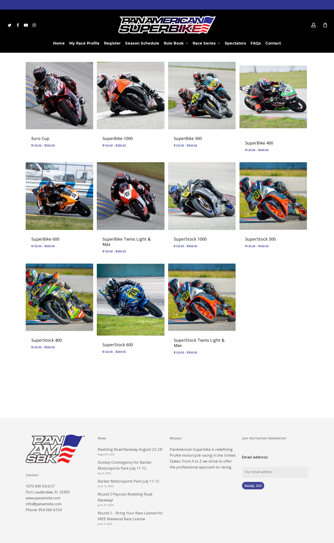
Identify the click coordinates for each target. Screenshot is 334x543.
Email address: (255, 457)
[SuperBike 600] (59, 196)
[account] (313, 25)
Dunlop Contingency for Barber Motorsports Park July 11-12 (125, 465)
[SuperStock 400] (59, 297)
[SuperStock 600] (130, 300)
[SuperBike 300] (202, 95)
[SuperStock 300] (273, 196)
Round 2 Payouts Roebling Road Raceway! (125, 497)
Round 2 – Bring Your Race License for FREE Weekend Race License (130, 516)
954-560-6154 (50, 509)
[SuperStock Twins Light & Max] (202, 297)
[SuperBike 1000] (130, 95)
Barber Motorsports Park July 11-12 (128, 481)
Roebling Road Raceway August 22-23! (130, 449)
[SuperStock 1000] (202, 196)
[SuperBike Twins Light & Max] (130, 196)
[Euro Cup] (59, 95)
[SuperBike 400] (273, 98)
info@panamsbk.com (43, 503)
